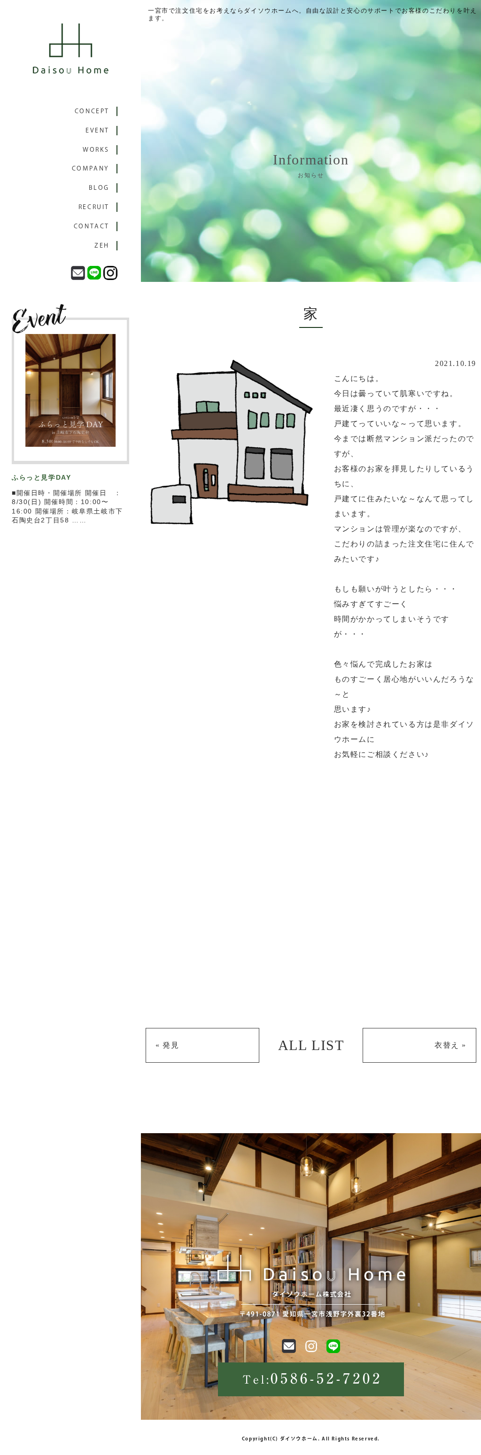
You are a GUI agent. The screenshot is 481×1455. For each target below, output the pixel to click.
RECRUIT (93, 207)
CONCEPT (92, 111)
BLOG (99, 188)
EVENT (97, 130)
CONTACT (91, 226)
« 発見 (167, 1045)
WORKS (96, 150)
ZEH (101, 245)
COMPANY (90, 168)
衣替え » (450, 1045)
